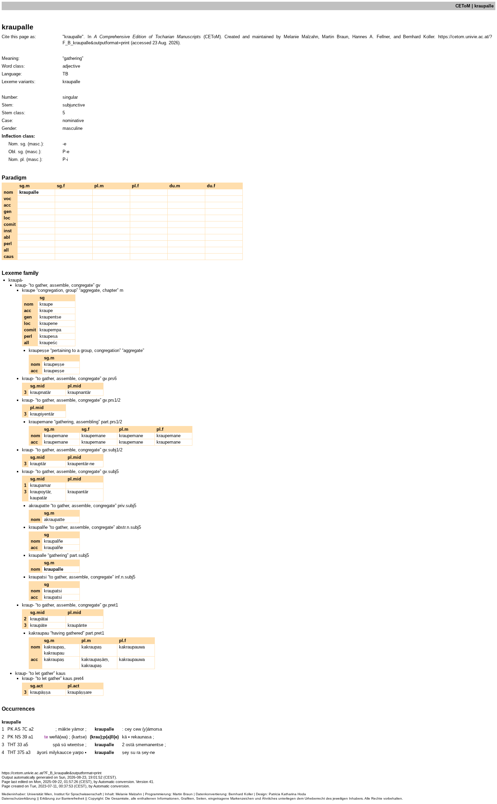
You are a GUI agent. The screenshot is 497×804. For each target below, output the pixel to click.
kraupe (46, 304)
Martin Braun (183, 794)
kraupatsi (53, 590)
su (133, 752)
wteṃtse (75, 744)
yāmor (78, 729)
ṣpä (56, 744)
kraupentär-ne (81, 463)
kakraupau (54, 653)
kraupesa (48, 336)
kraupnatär (40, 392)
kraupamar (40, 485)
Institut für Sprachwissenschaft (78, 794)
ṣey (125, 752)
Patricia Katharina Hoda (287, 794)
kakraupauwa (132, 646)
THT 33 (14, 744)
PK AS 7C (17, 729)
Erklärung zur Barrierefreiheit (62, 798)
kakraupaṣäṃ (94, 659)
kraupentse (50, 317)
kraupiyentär (42, 414)
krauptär (38, 463)
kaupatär (38, 497)
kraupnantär (79, 392)
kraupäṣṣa (40, 692)
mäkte (64, 729)
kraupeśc (48, 342)
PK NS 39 (17, 736)
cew (137, 729)
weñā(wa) (58, 736)
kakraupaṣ (54, 646)
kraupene (48, 323)
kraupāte (38, 625)
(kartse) (79, 736)
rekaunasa (141, 736)
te (46, 736)
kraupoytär (40, 491)
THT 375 (15, 752)
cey (128, 729)
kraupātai (39, 618)
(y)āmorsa (152, 729)
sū (63, 744)
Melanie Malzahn (129, 794)
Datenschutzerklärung (19, 798)
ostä (130, 744)
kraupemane (56, 435)
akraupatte (54, 519)
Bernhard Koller (241, 794)
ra (138, 752)
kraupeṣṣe (54, 364)
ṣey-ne (148, 752)
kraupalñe (53, 541)
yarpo (78, 752)
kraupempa (50, 329)
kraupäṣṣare (80, 692)
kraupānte (77, 625)
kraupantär (78, 491)
